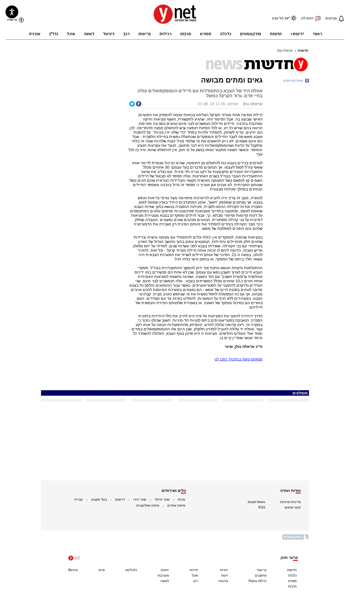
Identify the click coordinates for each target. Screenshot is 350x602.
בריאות (262, 570)
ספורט (292, 581)
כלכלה (292, 575)
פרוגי (101, 570)
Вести (73, 570)
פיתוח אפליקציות (147, 505)
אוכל (195, 575)
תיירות (193, 570)
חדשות (303, 50)
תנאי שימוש (293, 507)
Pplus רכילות (258, 581)
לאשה (165, 581)
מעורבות (163, 575)
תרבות (292, 586)
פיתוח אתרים (176, 505)
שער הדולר (162, 499)
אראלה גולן (285, 50)
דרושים (120, 499)
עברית (78, 499)
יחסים (165, 570)
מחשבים (261, 575)
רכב (195, 581)
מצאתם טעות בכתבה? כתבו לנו (238, 359)
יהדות (224, 570)
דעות (224, 575)
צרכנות (223, 581)
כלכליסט (131, 570)
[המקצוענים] (295, 539)
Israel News (256, 502)
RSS (261, 507)
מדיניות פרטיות (290, 502)
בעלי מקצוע (99, 499)
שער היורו (139, 499)
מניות (181, 499)
